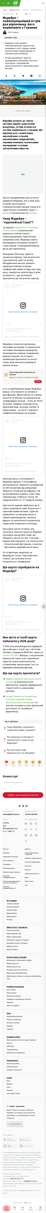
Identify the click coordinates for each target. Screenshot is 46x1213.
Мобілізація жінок (14, 967)
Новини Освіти (13, 1037)
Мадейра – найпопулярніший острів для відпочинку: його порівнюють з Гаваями (32, 10)
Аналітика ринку (13, 1064)
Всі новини (12, 901)
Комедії (10, 1026)
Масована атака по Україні (17, 943)
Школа (9, 1043)
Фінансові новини (14, 996)
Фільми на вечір (13, 1023)
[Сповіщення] (43, 3)
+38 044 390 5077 (31, 814)
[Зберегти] (39, 76)
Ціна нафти (11, 990)
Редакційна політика (10, 857)
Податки (10, 1002)
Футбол (10, 1084)
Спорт (9, 1078)
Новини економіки (15, 987)
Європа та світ (14, 10)
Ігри (26, 885)
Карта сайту (29, 881)
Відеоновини (12, 913)
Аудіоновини (12, 916)
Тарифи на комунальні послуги (19, 999)
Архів (27, 877)
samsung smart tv (26, 1146)
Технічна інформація (32, 862)
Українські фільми (14, 1020)
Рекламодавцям (8, 868)
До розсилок (14, 1124)
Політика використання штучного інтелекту (11, 882)
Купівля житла (12, 1067)
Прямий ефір (12, 910)
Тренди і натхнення (14, 1070)
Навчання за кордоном (16, 1053)
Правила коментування (33, 858)
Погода (9, 920)
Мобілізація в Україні (17, 957)
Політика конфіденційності (9, 876)
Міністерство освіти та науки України (21, 1040)
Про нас (6, 849)
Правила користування (11, 872)
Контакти (28, 866)
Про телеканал (8, 860)
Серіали (10, 1029)
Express (32, 213)
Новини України (13, 907)
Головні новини (13, 904)
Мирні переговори (14, 937)
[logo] (15, 3)
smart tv (10, 1146)
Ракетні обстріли (13, 931)
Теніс (9, 1087)
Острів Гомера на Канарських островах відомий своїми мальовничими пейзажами (21, 699)
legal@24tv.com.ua (30, 1181)
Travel (5, 10)
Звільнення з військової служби (19, 960)
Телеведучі (7, 864)
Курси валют (12, 993)
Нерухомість (12, 1060)
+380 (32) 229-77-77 (16, 1179)
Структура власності (32, 873)
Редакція (6, 853)
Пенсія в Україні (13, 1006)
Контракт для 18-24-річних (17, 970)
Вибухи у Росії (12, 946)
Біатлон (10, 1090)
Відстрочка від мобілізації (17, 973)
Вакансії (28, 870)
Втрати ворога (12, 950)
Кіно (9, 1013)
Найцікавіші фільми (14, 1017)
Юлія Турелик (13, 32)
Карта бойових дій (14, 934)
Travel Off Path (11, 655)
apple (26, 1140)
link (26, 824)
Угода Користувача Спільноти (31, 853)
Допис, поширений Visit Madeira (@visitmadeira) (23, 336)
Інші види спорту (13, 1094)
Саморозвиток (12, 1050)
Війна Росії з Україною (17, 927)
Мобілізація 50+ (13, 964)
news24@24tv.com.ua (11, 814)
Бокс (8, 1081)
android (10, 1140)
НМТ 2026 (10, 1046)
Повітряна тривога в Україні (18, 940)
